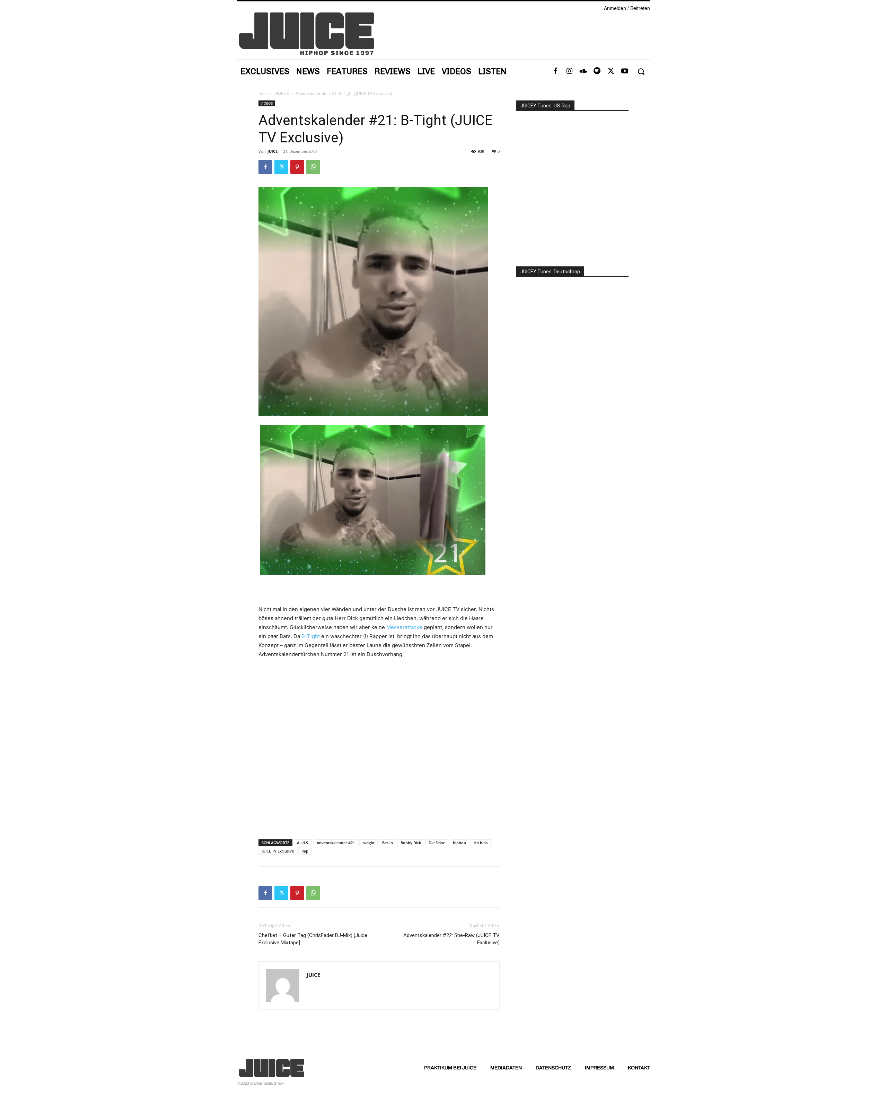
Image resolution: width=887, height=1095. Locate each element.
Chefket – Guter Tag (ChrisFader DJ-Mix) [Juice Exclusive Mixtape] (312, 939)
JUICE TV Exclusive (278, 851)
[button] (641, 71)
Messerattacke (404, 627)
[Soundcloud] (583, 71)
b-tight (368, 842)
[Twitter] (611, 71)
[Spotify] (597, 71)
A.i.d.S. (303, 842)
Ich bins (481, 842)
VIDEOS (281, 93)
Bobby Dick (411, 842)
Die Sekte (437, 842)
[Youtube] (625, 71)
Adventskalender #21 (336, 842)
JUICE (272, 151)
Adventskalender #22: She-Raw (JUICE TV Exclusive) (451, 939)
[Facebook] (555, 71)
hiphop (459, 842)
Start (263, 93)
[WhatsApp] (313, 167)
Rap (304, 851)
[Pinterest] (297, 167)
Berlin (387, 842)
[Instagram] (569, 71)
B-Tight (310, 636)
